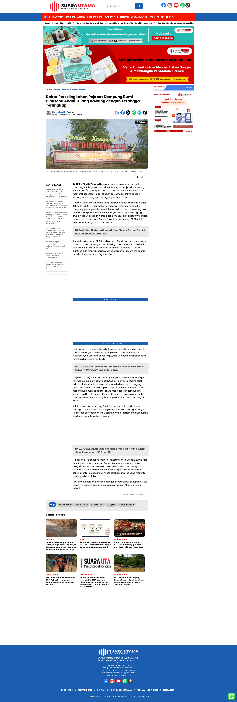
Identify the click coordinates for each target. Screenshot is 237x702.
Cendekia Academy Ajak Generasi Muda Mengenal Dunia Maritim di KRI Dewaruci (100, 23)
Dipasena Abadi (65, 504)
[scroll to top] (227, 697)
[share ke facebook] (123, 114)
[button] (133, 177)
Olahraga (109, 17)
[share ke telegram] (140, 114)
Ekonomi (170, 17)
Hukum (73, 89)
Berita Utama (56, 17)
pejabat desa (82, 504)
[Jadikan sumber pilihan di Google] (117, 114)
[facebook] (164, 7)
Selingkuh (111, 504)
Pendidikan (123, 17)
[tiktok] (188, 7)
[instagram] (170, 7)
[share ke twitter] (129, 114)
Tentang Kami (85, 690)
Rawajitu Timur (97, 504)
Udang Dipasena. (126, 504)
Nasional (70, 17)
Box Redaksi (67, 690)
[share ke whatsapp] (134, 114)
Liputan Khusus (139, 17)
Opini (152, 17)
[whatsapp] (182, 7)
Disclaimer (168, 690)
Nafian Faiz (57, 112)
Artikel (81, 17)
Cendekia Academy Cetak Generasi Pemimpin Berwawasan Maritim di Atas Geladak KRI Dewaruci (188, 23)
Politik (160, 17)
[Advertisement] (110, 277)
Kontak (101, 690)
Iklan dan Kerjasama (121, 690)
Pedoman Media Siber (147, 690)
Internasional (94, 17)
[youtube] (177, 7)
